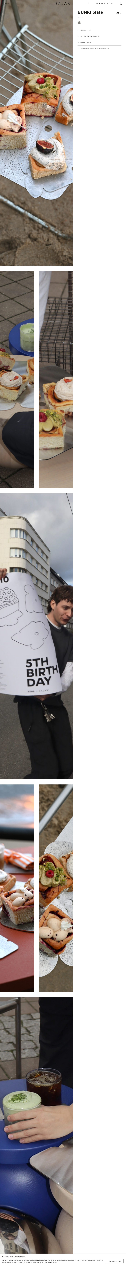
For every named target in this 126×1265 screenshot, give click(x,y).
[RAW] (79, 22)
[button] (7, 3)
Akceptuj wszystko (115, 1261)
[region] (63, 1259)
